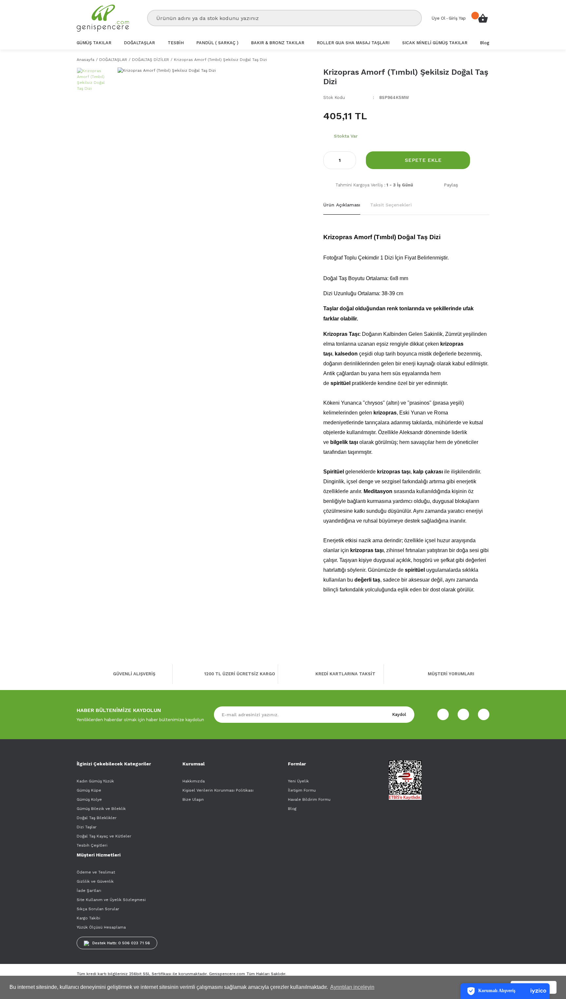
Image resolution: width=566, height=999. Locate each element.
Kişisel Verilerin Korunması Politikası (218, 790)
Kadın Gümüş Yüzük (95, 781)
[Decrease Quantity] (328, 160)
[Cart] (482, 18)
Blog (292, 808)
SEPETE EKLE (423, 160)
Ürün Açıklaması (341, 204)
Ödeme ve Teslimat (96, 872)
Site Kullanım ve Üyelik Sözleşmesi (111, 899)
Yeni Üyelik (298, 781)
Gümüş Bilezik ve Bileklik (101, 808)
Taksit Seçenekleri (391, 204)
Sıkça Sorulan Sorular (98, 909)
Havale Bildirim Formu (309, 799)
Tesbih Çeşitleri (92, 845)
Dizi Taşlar (87, 827)
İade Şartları (89, 890)
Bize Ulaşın (193, 799)
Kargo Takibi (88, 918)
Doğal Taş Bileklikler (97, 818)
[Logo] (103, 18)
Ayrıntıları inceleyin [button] (352, 987)
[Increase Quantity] (351, 160)
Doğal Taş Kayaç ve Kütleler (104, 836)
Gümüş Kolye (89, 799)
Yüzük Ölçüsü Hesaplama (101, 927)
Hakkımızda (193, 781)
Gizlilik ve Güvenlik (95, 881)
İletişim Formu (302, 790)
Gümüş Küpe (89, 790)
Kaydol (399, 714)
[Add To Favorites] (484, 160)
